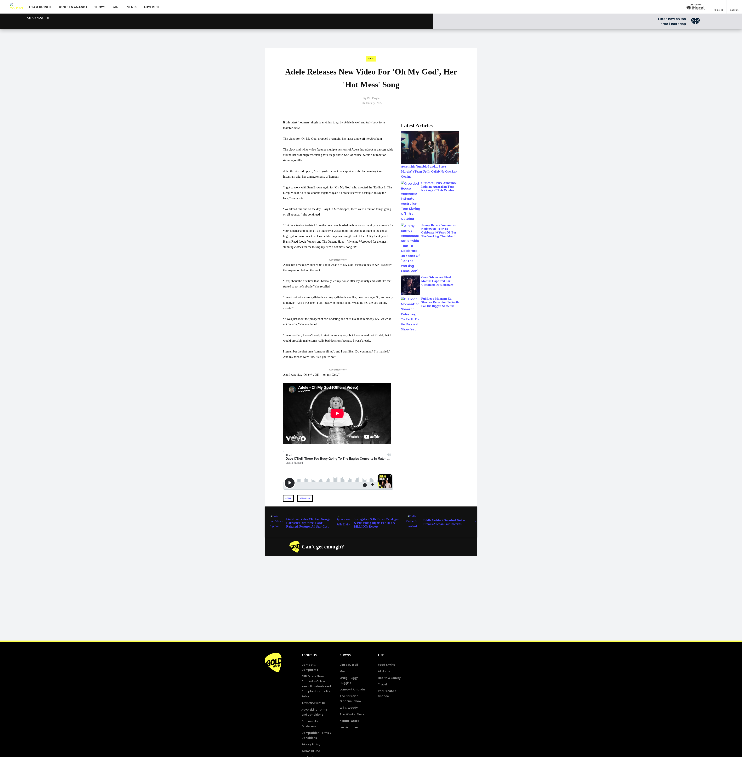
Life (381, 655)
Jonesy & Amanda (73, 7)
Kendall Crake (349, 721)
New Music (305, 498)
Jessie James (349, 727)
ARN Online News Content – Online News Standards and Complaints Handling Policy (316, 686)
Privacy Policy (310, 744)
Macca (344, 671)
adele (288, 498)
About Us (309, 655)
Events (131, 7)
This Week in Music (352, 714)
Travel (382, 684)
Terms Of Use (310, 751)
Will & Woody (349, 708)
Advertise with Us (313, 703)
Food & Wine (386, 665)
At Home (384, 671)
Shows (100, 7)
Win (115, 7)
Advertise (152, 7)
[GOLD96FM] (16, 7)
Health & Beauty (389, 678)
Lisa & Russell (40, 7)
